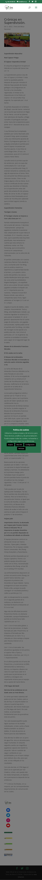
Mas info (19, 445)
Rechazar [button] (21, 448)
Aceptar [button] (10, 445)
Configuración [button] (30, 445)
